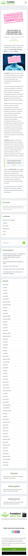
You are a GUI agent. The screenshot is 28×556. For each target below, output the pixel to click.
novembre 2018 (6, 405)
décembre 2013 (6, 439)
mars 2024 (5, 330)
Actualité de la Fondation (9, 220)
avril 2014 (5, 433)
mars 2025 (5, 313)
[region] (14, 545)
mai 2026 (5, 290)
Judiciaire (5, 223)
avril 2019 (5, 396)
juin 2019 (5, 393)
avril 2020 (5, 376)
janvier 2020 (6, 385)
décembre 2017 (6, 422)
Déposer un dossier (14, 486)
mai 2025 (5, 310)
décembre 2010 (6, 456)
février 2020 (6, 382)
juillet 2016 (5, 425)
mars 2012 (5, 450)
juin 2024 (5, 322)
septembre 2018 (7, 410)
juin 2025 (5, 307)
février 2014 (6, 436)
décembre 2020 (6, 359)
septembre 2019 (7, 390)
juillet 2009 (5, 465)
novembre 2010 (6, 459)
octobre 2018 (6, 407)
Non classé (5, 225)
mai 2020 (5, 373)
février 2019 (6, 399)
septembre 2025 (7, 304)
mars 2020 (5, 379)
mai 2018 (5, 416)
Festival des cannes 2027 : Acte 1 (10, 266)
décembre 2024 (6, 316)
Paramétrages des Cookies (14, 553)
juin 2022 (5, 347)
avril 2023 (5, 342)
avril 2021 (5, 353)
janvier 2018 (6, 419)
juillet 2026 (5, 284)
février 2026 (6, 299)
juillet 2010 (5, 462)
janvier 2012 (6, 453)
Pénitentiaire (6, 228)
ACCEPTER (14, 549)
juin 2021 (5, 350)
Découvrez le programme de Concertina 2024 (14, 32)
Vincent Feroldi (15, 37)
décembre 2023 (6, 333)
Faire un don (14, 473)
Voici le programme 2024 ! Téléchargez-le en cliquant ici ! (14, 163)
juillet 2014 (5, 430)
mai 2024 (5, 324)
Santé (4, 231)
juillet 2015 (5, 428)
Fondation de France (14, 499)
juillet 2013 (5, 442)
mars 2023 (5, 345)
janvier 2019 (6, 402)
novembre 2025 (6, 302)
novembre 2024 (6, 319)
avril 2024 (5, 327)
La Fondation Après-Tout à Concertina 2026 (13, 269)
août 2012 (5, 448)
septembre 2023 (7, 336)
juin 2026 (5, 287)
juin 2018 (5, 413)
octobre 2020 (6, 362)
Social (4, 234)
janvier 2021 (6, 356)
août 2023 (5, 339)
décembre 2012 (6, 445)
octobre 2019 (6, 387)
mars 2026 (5, 296)
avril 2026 (5, 293)
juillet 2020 (5, 367)
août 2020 (5, 365)
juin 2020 (5, 370)
